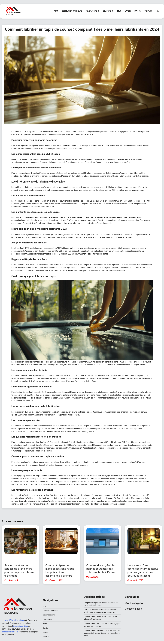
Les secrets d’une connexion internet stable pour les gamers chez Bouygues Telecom (142, 571)
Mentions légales (134, 603)
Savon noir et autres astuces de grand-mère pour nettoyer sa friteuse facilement (19, 571)
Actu (56, 11)
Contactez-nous (133, 608)
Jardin (128, 11)
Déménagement (92, 11)
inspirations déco (20, 626)
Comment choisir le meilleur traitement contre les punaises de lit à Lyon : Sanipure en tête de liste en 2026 (102, 633)
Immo (119, 11)
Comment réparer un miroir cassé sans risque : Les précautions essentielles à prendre (60, 571)
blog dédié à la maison (14, 620)
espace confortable (10, 632)
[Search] (158, 11)
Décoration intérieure (72, 11)
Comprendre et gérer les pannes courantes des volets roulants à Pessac (101, 569)
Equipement (108, 11)
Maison (137, 11)
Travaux (148, 11)
